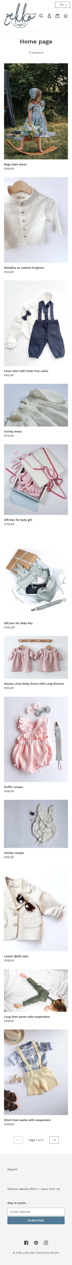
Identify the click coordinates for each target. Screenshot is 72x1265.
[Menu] (65, 15)
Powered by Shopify (47, 1252)
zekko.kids (29, 1252)
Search (12, 1169)
